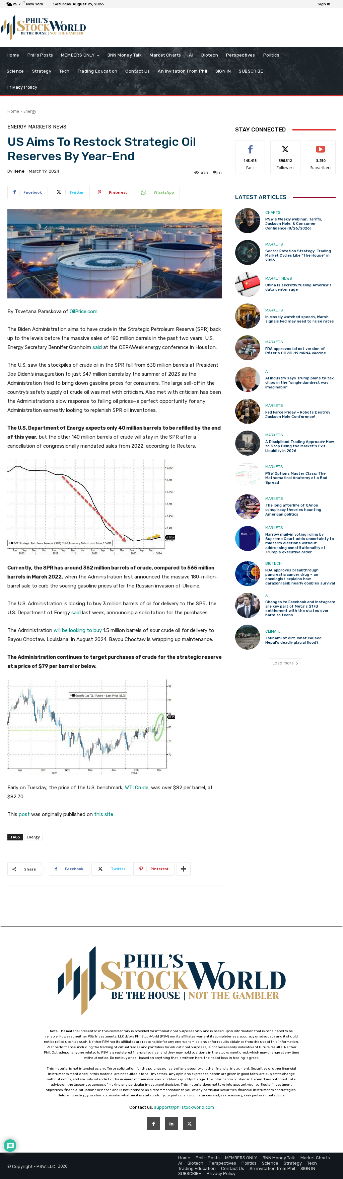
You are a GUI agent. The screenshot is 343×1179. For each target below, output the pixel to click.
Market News (278, 278)
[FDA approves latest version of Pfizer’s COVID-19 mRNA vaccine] (247, 347)
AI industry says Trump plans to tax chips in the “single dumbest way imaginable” (299, 382)
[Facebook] (153, 1123)
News (59, 126)
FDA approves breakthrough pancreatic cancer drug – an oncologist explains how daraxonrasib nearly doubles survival (300, 577)
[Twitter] (189, 1123)
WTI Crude (136, 788)
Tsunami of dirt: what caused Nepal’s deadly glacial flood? (293, 640)
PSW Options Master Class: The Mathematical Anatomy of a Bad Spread (296, 477)
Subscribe (321, 145)
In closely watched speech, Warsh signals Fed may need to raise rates (299, 319)
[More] (184, 869)
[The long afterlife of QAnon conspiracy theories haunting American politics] (247, 506)
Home (13, 111)
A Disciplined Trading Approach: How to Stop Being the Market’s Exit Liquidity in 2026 (299, 446)
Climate (273, 631)
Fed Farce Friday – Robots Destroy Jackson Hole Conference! (297, 414)
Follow (285, 145)
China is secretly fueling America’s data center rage (298, 287)
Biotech (273, 563)
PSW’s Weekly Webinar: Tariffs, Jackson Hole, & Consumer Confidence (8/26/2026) (293, 223)
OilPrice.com (83, 311)
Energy (29, 111)
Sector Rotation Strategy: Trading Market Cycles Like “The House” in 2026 (298, 255)
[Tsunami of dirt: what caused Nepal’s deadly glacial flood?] (247, 637)
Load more (283, 663)
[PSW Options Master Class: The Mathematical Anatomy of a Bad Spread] (247, 474)
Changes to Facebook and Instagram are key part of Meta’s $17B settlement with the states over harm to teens (300, 609)
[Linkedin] (171, 1123)
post (24, 814)
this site (103, 814)
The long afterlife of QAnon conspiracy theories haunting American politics (293, 509)
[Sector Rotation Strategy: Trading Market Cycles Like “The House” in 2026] (247, 252)
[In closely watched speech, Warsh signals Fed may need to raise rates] (247, 316)
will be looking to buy (78, 630)
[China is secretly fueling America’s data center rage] (247, 284)
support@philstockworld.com (184, 1107)
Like (250, 145)
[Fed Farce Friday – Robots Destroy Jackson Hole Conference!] (247, 411)
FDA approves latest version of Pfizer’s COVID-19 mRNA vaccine (295, 351)
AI (267, 371)
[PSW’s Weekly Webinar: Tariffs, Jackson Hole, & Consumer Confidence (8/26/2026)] (247, 220)
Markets (39, 126)
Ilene (18, 171)
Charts (272, 212)
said (97, 347)
